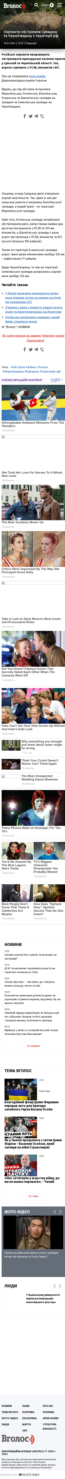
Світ (24, 1430)
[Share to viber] (42, 116)
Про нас (48, 1406)
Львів (25, 1406)
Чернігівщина (14, 371)
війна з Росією (38, 367)
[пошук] (36, 5)
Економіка (29, 1418)
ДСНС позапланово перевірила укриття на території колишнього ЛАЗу (30, 970)
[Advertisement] (32, 154)
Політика (28, 1412)
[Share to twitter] (30, 116)
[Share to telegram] (36, 116)
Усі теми (33, 1196)
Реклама (48, 1412)
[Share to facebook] (25, 116)
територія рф (51, 371)
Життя (26, 1424)
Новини (7, 1406)
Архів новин (50, 1418)
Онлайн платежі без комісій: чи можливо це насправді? (31, 956)
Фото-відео (10, 1418)
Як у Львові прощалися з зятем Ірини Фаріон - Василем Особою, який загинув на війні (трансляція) (33, 1143)
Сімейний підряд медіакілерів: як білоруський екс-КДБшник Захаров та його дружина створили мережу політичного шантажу (32, 1016)
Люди (5, 1424)
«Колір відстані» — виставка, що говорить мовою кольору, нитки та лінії (30, 983)
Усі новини (33, 1046)
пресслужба (37, 76)
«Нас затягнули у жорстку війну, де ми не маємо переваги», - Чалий (32, 1180)
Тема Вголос (10, 1412)
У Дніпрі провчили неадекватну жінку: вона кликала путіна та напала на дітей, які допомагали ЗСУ (33, 298)
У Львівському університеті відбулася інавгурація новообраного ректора (43, 1298)
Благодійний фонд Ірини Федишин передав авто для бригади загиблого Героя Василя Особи (32, 1105)
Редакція (31, 43)
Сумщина (32, 371)
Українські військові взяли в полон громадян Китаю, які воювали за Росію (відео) (31, 1254)
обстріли (19, 367)
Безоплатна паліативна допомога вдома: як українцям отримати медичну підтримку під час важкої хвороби (33, 999)
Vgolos (14, 6)
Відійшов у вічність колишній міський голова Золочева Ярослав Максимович (31, 1032)
